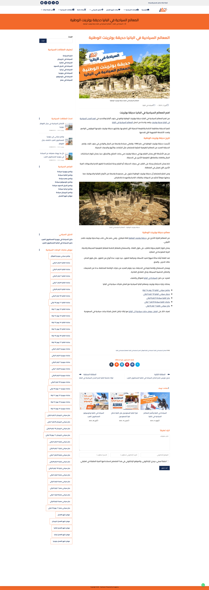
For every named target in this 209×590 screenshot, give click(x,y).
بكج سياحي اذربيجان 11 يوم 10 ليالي (58, 435)
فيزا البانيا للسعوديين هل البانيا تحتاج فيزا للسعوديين (124, 414)
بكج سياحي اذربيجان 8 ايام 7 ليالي (58, 421)
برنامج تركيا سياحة (65, 189)
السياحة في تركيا (66, 69)
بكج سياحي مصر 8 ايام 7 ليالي (60, 494)
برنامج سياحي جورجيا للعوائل (60, 256)
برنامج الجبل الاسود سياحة (62, 185)
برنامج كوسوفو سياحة (63, 182)
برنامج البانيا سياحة (65, 175)
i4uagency (116, 587)
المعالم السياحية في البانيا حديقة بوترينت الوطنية (97, 23)
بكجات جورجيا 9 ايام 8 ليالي (61, 375)
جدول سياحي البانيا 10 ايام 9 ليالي (156, 294)
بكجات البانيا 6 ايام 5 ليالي (61, 269)
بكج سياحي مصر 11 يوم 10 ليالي (59, 508)
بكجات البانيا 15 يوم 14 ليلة (61, 329)
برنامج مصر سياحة (65, 178)
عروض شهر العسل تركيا (62, 534)
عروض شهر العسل (65, 196)
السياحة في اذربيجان (64, 59)
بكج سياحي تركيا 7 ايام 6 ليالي (60, 448)
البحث (70, 36)
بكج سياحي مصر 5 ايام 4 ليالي (60, 474)
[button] (202, 583)
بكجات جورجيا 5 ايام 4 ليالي (61, 349)
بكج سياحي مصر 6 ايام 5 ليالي (60, 481)
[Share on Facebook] (132, 364)
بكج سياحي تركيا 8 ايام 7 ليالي (60, 455)
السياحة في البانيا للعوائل (147, 350)
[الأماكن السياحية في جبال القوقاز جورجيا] (68, 126)
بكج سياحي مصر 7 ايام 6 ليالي (60, 488)
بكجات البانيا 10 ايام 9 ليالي (61, 295)
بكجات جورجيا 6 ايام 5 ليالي (61, 355)
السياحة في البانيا (148, 105)
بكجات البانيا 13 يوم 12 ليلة (61, 315)
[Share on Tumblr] (111, 364)
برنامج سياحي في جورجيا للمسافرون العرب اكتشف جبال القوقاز (53, 140)
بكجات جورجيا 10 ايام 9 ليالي (60, 382)
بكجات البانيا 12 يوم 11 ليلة (61, 309)
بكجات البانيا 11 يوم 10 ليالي (60, 302)
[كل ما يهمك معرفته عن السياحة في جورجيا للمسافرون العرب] (68, 156)
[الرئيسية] (125, 23)
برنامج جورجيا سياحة (64, 171)
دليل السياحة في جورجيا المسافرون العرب (56, 239)
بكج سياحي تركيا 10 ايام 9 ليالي (59, 468)
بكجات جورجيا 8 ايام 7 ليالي (61, 368)
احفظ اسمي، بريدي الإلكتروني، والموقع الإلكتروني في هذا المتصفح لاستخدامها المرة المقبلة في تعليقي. (123, 461)
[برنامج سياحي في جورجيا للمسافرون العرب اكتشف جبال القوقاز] (68, 141)
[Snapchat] (49, 2)
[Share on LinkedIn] (122, 364)
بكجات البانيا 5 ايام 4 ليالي (61, 262)
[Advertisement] (124, 331)
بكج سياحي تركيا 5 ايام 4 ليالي (60, 441)
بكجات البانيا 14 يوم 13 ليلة (61, 322)
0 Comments (52, 130)
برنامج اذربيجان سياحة (64, 192)
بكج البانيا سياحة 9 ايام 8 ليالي (158, 298)
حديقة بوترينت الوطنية (138, 238)
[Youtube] (57, 2)
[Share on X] (137, 364)
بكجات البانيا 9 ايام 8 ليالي (61, 289)
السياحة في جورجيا (65, 73)
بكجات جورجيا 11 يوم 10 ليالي (60, 388)
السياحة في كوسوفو (64, 76)
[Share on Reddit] (117, 364)
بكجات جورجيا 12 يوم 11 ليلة (60, 395)
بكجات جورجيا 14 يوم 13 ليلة (60, 408)
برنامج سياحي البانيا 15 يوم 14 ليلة (156, 290)
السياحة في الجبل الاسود (63, 66)
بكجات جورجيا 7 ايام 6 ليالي (61, 362)
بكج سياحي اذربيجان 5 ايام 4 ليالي (58, 415)
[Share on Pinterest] (127, 364)
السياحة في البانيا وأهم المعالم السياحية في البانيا (155, 414)
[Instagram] (45, 2)
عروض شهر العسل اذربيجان (61, 521)
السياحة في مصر (66, 80)
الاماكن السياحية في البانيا (160, 350)
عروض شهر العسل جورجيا (61, 541)
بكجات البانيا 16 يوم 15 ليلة (61, 335)
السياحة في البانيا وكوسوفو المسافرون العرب (93, 414)
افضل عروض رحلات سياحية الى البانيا (143, 311)
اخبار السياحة (67, 55)
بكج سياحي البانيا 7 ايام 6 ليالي (158, 306)
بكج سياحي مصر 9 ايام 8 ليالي (60, 501)
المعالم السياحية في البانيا (122, 122)
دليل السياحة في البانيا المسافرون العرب (57, 242)
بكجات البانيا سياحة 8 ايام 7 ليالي (157, 302)
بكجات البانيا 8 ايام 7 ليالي (61, 282)
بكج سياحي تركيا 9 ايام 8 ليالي (60, 461)
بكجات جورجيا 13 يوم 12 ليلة (60, 402)
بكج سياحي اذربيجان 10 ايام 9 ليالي (58, 428)
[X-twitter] (53, 2)
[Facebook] (42, 2)
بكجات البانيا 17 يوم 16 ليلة (61, 342)
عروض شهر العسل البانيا (62, 528)
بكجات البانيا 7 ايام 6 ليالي (61, 276)
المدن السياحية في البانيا (135, 350)
